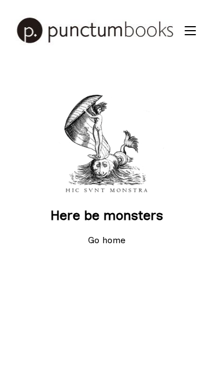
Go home (107, 240)
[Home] (95, 30)
